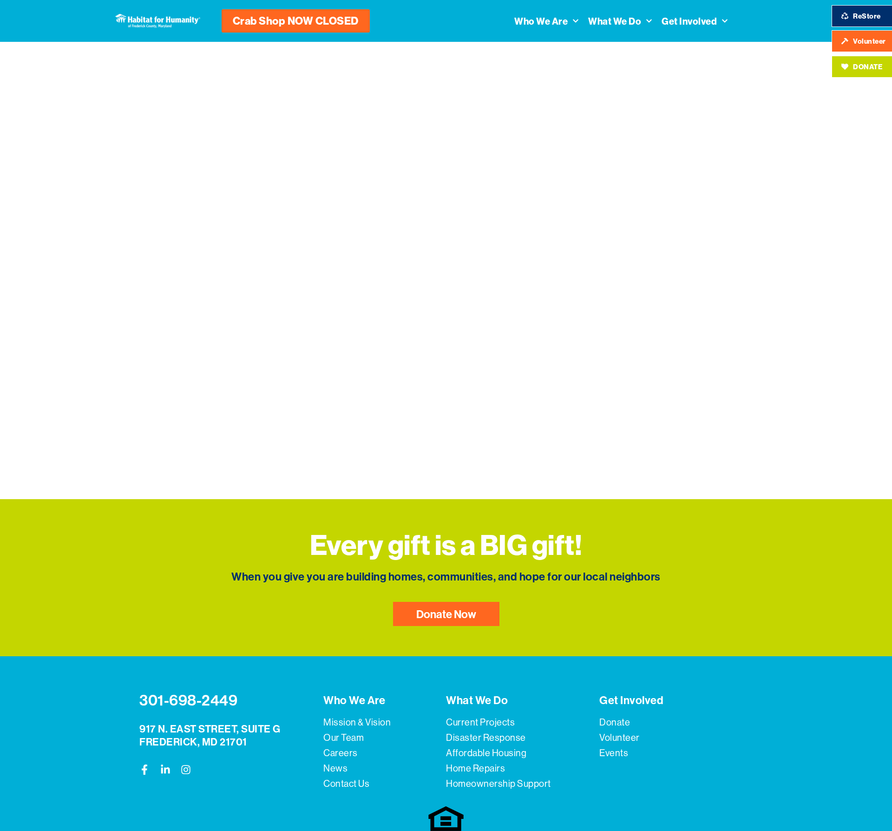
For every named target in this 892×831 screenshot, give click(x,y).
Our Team (343, 737)
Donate (614, 722)
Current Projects (480, 722)
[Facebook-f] (144, 770)
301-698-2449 (188, 700)
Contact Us (346, 783)
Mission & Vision (357, 722)
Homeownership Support (498, 783)
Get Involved (689, 21)
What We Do (614, 21)
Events (613, 752)
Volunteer (619, 737)
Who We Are (541, 21)
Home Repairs (475, 768)
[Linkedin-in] (165, 770)
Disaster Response (486, 737)
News (335, 768)
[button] (296, 21)
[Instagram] (186, 770)
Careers (340, 752)
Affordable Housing (486, 752)
